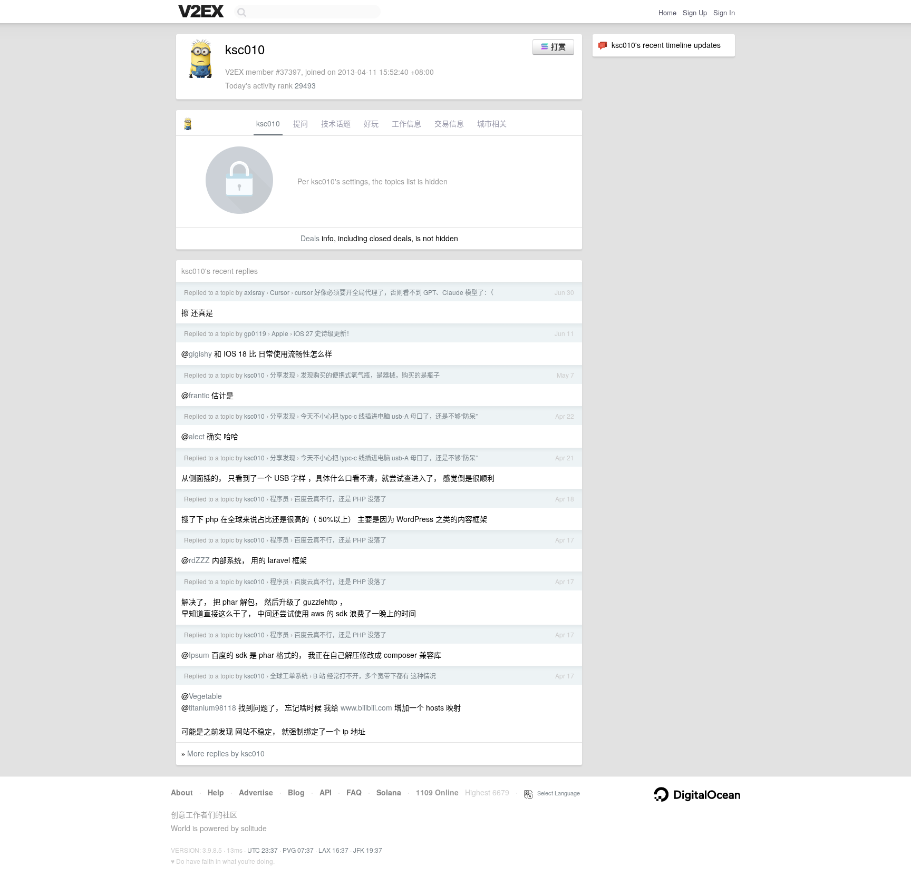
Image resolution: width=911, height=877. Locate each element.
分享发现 (282, 374)
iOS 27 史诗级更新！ (323, 333)
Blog (296, 792)
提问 (300, 123)
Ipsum (199, 654)
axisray (254, 292)
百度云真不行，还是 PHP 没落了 (340, 498)
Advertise (256, 792)
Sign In (724, 12)
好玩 (371, 123)
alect (197, 436)
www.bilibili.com (366, 707)
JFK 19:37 (367, 849)
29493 (305, 85)
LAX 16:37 (333, 849)
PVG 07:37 (298, 849)
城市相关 (492, 123)
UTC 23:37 (262, 849)
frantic (199, 395)
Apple (280, 333)
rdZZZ (199, 560)
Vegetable (205, 696)
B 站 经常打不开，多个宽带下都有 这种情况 (374, 675)
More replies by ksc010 (226, 753)
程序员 (279, 498)
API (325, 792)
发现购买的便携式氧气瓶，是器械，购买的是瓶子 (370, 374)
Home (667, 12)
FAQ (354, 792)
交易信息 (449, 123)
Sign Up (695, 12)
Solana (388, 792)
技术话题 (336, 123)
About (182, 792)
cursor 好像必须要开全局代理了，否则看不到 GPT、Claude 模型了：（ (394, 292)
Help (216, 792)
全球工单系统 (289, 675)
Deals (310, 238)
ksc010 (268, 123)
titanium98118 (212, 707)
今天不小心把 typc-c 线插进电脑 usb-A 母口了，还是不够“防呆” (389, 415)
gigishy (200, 353)
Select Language (556, 793)
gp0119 (255, 333)
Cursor (279, 292)
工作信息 (406, 123)
